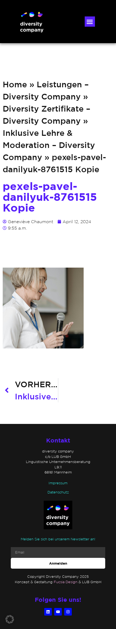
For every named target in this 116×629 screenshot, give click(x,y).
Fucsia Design (65, 582)
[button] (90, 21)
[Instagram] (68, 612)
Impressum (58, 483)
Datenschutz (58, 492)
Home (15, 84)
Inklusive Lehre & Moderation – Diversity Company (49, 144)
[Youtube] (58, 612)
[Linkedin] (48, 612)
